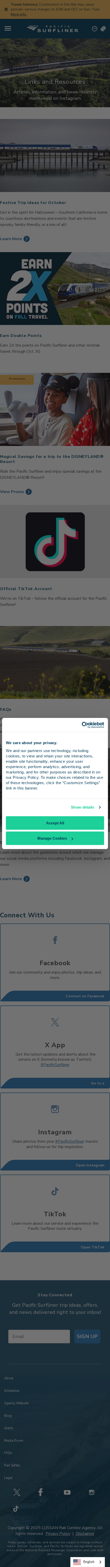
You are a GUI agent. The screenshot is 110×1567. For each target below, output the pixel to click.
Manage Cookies (52, 838)
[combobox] (87, 1562)
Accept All (55, 823)
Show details (82, 807)
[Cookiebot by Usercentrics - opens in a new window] (81, 725)
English (88, 1562)
